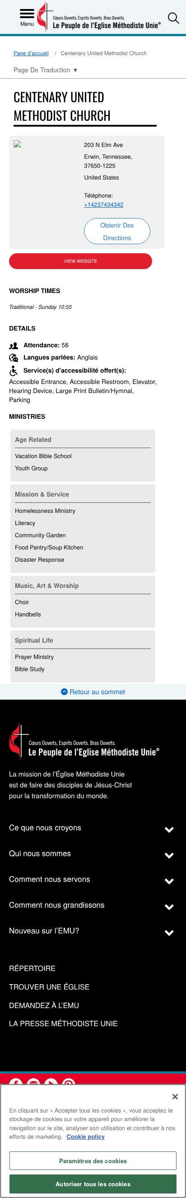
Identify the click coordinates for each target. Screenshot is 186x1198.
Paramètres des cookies (93, 1160)
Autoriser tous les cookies (93, 1183)
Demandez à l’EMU (44, 1005)
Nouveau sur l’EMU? (44, 930)
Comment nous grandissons (57, 904)
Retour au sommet (96, 691)
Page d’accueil (31, 53)
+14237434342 (103, 204)
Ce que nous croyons (45, 827)
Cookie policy (85, 1136)
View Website (80, 261)
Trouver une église (49, 987)
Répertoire (32, 968)
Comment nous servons (49, 878)
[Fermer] (175, 1097)
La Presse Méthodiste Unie (63, 1023)
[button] (173, 18)
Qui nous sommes (40, 852)
